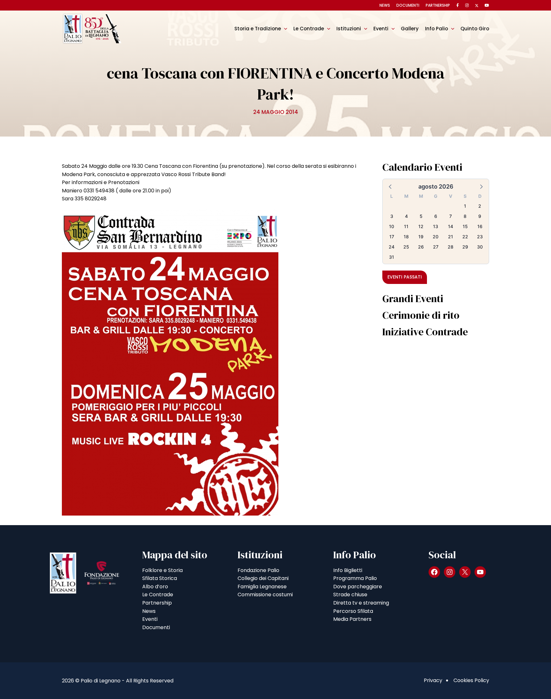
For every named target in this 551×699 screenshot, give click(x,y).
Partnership (438, 5)
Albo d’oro (155, 586)
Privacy (433, 680)
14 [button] (450, 226)
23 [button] (480, 236)
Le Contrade (308, 28)
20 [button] (435, 236)
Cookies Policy (471, 680)
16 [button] (479, 226)
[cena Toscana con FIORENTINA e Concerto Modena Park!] (170, 362)
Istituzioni (348, 28)
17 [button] (391, 236)
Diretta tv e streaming (361, 602)
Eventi (380, 28)
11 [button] (406, 226)
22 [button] (465, 236)
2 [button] (479, 206)
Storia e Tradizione (257, 28)
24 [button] (391, 246)
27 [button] (435, 246)
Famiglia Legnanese (262, 586)
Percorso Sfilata (353, 611)
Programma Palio (355, 578)
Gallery (410, 28)
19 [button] (420, 236)
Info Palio (436, 28)
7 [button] (450, 216)
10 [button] (391, 226)
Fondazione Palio (258, 570)
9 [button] (479, 216)
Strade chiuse (350, 594)
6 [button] (435, 216)
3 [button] (391, 216)
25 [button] (406, 246)
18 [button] (406, 236)
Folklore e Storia (162, 570)
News (384, 5)
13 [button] (435, 226)
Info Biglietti (347, 570)
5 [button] (421, 216)
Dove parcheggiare (357, 586)
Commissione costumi (265, 594)
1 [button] (465, 206)
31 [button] (391, 257)
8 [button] (465, 216)
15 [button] (465, 226)
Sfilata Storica (159, 578)
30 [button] (480, 246)
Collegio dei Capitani (263, 578)
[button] (390, 186)
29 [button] (465, 246)
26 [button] (421, 246)
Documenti (407, 5)
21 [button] (450, 236)
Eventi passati (404, 277)
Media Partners (352, 619)
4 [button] (406, 216)
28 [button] (450, 246)
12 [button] (420, 226)
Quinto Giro (474, 28)
